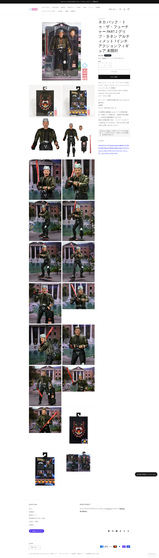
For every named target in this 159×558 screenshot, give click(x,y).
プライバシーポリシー (64, 553)
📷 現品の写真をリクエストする (146, 474)
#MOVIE (111, 148)
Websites (109, 508)
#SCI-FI (121, 148)
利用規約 (31, 512)
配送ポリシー (81, 553)
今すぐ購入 (114, 77)
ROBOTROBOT (36, 553)
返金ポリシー (33, 515)
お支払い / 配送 (33, 521)
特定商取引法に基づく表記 (37, 518)
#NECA (116, 148)
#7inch (100, 145)
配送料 (104, 58)
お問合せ (31, 525)
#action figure (114, 145)
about (30, 508)
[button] (71, 7)
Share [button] (102, 141)
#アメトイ (112, 151)
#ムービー (114, 153)
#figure (106, 148)
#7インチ (106, 145)
